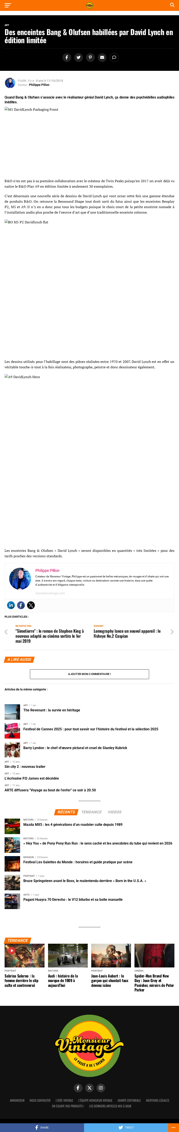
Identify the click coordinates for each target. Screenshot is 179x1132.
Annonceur (17, 1100)
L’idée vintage (64, 1100)
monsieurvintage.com (50, 593)
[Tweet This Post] (78, 58)
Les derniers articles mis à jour (110, 1106)
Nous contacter (40, 1100)
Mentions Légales (157, 1100)
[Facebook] (21, 605)
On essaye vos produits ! (68, 1106)
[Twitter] (31, 605)
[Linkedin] (11, 605)
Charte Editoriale (129, 1100)
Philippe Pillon (39, 85)
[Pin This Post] (90, 58)
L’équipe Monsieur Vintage (95, 1100)
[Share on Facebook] (66, 58)
